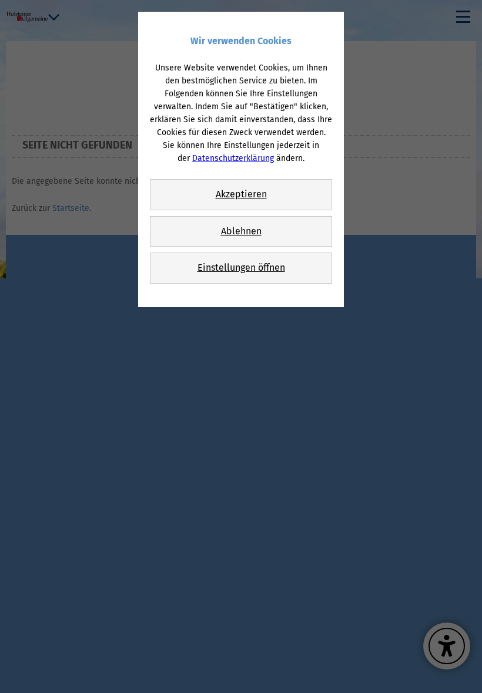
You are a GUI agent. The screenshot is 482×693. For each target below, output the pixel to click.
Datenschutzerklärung (233, 158)
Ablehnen (241, 231)
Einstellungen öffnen (241, 267)
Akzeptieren (241, 194)
